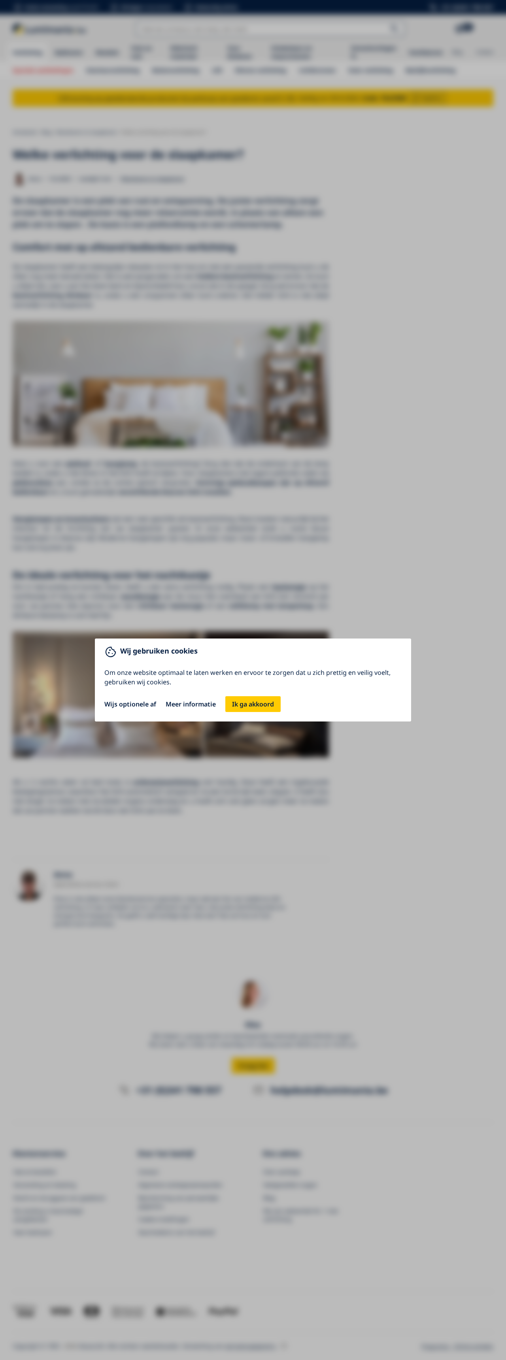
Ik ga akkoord (253, 704)
